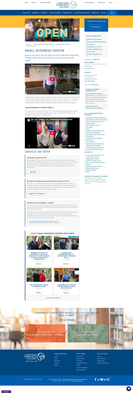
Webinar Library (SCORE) (92, 159)
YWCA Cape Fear (90, 142)
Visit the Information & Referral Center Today (43, 222)
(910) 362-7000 (32, 361)
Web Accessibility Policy (77, 381)
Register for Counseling (36, 193)
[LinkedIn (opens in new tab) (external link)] (105, 379)
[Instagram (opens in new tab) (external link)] (108, 380)
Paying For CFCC (68, 13)
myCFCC (103, 13)
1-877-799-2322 (66, 381)
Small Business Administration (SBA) (96, 118)
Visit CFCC (34, 2)
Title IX (78, 365)
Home (28, 44)
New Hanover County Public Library (95, 134)
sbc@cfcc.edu (95, 84)
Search (112, 13)
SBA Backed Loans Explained (94, 166)
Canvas (56, 358)
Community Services (89, 2)
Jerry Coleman (89, 62)
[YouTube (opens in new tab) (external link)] (101, 380)
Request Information (45, 2)
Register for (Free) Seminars (94, 39)
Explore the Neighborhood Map (94, 108)
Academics (44, 13)
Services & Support (55, 13)
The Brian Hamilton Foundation (94, 138)
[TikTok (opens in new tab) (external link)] (99, 379)
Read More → (39, 264)
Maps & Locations (101, 358)
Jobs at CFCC (79, 356)
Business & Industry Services (63, 44)
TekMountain (89, 136)
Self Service (57, 361)
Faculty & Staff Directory (103, 363)
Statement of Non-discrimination (70, 379)
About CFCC (26, 13)
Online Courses (90, 44)
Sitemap (56, 365)
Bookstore (56, 363)
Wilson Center (101, 2)
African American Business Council (95, 147)
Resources (95, 27)
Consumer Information (81, 367)
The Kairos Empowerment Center (95, 131)
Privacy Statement (83, 379)
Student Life (95, 13)
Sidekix (88, 172)
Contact (99, 356)
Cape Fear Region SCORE (93, 125)
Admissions (35, 13)
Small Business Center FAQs (38, 107)
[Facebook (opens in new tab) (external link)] (95, 380)
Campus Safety (101, 361)
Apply (26, 2)
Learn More (33, 172)
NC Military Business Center (93, 161)
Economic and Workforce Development (43, 44)
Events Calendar (80, 358)
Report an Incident (81, 369)
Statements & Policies (81, 363)
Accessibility (79, 361)
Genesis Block (89, 140)
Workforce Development (82, 13)
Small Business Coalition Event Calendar (97, 119)
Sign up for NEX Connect (92, 106)
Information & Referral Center (94, 49)
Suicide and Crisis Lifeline (55, 379)
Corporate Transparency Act (94, 54)
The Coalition (89, 127)
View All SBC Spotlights (53, 298)
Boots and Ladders (91, 170)
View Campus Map (89, 81)
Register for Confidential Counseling (96, 42)
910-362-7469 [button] (88, 66)
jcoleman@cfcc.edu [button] (89, 68)
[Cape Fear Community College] (66, 5)
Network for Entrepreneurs (93, 132)
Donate (111, 2)
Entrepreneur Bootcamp (92, 168)
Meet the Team (90, 51)
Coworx (88, 129)
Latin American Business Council (94, 149)
